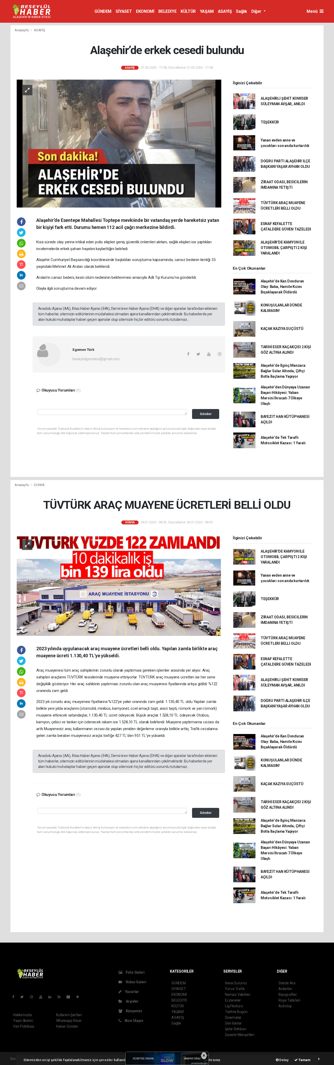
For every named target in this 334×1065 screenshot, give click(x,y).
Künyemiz (133, 1011)
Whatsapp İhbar (68, 1021)
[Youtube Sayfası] (42, 997)
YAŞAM (207, 11)
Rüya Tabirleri (289, 1000)
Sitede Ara (286, 983)
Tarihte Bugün (236, 1012)
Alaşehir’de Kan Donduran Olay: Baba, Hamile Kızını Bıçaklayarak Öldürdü (282, 286)
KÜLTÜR (188, 11)
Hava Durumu (236, 983)
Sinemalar (233, 1017)
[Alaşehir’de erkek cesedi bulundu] (119, 143)
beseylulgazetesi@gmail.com (96, 359)
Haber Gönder (67, 1026)
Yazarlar (131, 992)
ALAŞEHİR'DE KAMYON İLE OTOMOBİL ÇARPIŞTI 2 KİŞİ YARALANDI (284, 247)
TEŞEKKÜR (270, 122)
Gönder (206, 414)
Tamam (304, 1060)
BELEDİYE (167, 11)
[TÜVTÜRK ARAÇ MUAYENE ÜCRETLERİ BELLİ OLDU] (119, 585)
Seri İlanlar (233, 1023)
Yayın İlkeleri (23, 1021)
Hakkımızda (22, 1015)
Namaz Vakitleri (237, 994)
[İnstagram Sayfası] (33, 997)
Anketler (285, 989)
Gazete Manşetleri (239, 1035)
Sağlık (241, 11)
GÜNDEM (102, 11)
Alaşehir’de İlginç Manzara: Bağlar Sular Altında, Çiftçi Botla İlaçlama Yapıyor (283, 370)
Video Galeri (135, 982)
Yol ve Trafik (235, 989)
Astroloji (284, 1006)
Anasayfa (22, 30)
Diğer (257, 11)
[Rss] (61, 997)
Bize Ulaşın (133, 1021)
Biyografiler (287, 994)
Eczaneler (233, 1000)
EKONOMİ (145, 11)
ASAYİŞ (225, 11)
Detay (284, 1060)
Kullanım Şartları (69, 1015)
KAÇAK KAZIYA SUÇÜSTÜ (282, 329)
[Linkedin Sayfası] (52, 997)
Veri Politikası (23, 1026)
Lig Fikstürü (234, 1006)
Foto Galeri (135, 972)
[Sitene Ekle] (79, 997)
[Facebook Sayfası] (15, 997)
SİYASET (124, 11)
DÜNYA (39, 485)
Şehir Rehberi (235, 1029)
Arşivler (132, 1001)
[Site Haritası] (70, 997)
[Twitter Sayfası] (24, 997)
